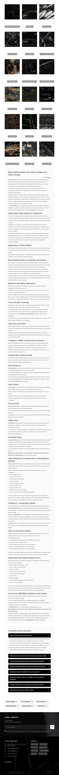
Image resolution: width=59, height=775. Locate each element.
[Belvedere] (29, 17)
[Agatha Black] (46, 154)
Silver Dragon (12, 54)
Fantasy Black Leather (47, 54)
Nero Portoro (29, 109)
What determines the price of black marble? (22, 690)
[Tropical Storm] (46, 126)
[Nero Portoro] (29, 99)
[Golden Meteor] (12, 71)
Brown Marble (11, 706)
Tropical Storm (47, 136)
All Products (47, 177)
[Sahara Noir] (29, 126)
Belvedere (29, 26)
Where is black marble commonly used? (21, 635)
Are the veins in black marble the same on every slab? (24, 672)
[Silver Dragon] (12, 44)
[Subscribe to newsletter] (52, 727)
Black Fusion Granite (12, 164)
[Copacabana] (29, 44)
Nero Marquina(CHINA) (29, 81)
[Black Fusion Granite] (12, 154)
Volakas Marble (44, 750)
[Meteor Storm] (29, 154)
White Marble (10, 701)
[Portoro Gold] (12, 126)
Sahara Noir (29, 136)
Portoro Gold (12, 136)
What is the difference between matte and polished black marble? (27, 666)
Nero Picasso (12, 109)
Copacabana (29, 54)
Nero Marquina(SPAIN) (47, 81)
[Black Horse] (46, 17)
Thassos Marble (43, 753)
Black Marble (26, 701)
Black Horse (46, 26)
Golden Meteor (12, 81)
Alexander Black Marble (12, 26)
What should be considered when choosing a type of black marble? (28, 655)
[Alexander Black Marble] (12, 17)
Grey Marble (41, 701)
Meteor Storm (29, 164)
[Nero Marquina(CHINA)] (29, 71)
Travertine (41, 706)
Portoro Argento (47, 109)
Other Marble (26, 706)
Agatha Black (46, 164)
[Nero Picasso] (12, 99)
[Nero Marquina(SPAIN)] (46, 71)
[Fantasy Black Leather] (46, 44)
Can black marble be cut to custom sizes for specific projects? (27, 684)
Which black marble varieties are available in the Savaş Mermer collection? (27, 678)
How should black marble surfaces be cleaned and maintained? (27, 661)
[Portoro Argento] (46, 99)
